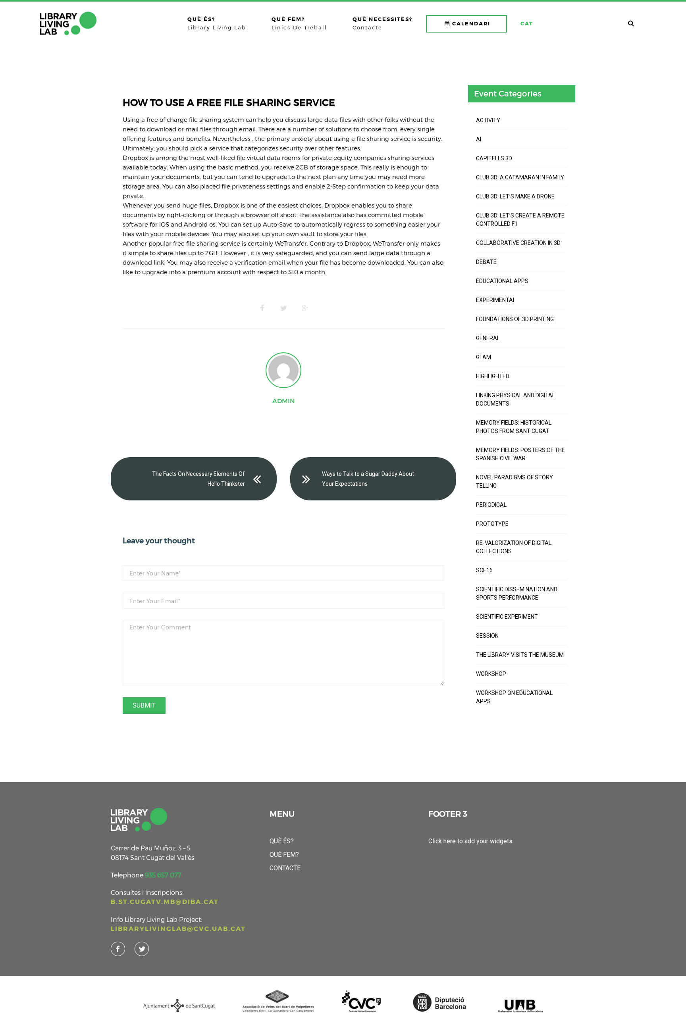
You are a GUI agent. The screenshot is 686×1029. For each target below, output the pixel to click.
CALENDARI (471, 23)
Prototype (492, 524)
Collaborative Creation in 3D (518, 243)
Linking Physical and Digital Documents (515, 399)
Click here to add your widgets (470, 841)
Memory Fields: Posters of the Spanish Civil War (520, 454)
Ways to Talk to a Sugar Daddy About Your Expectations (368, 479)
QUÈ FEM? (284, 854)
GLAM (483, 357)
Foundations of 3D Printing (515, 319)
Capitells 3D (494, 158)
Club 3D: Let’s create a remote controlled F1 (520, 219)
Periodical (491, 505)
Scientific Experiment (507, 617)
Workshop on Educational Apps (514, 697)
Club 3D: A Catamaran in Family (520, 177)
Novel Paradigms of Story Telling (514, 481)
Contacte (285, 868)
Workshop (491, 674)
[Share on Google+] (305, 308)
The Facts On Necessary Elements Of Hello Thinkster (198, 479)
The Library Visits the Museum (520, 655)
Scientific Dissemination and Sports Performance (516, 593)
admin (283, 401)
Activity (488, 120)
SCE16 (484, 570)
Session (487, 636)
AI (478, 139)
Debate (486, 262)
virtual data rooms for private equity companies (316, 157)
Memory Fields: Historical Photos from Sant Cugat (513, 426)
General (488, 338)
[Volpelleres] (68, 23)
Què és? (282, 841)
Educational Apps (502, 281)
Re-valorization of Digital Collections (513, 547)
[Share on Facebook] (262, 308)
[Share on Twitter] (283, 308)
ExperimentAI (495, 300)
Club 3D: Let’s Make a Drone (515, 196)
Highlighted (492, 376)
